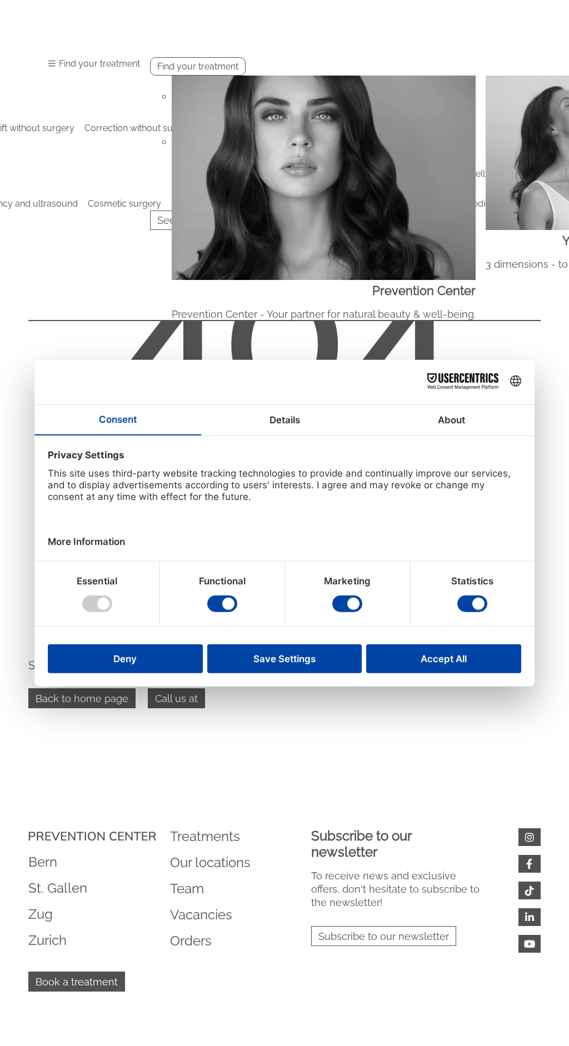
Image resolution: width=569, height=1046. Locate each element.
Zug (40, 914)
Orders (191, 941)
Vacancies (201, 915)
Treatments (205, 836)
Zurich (47, 940)
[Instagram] (529, 837)
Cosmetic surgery (124, 203)
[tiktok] (529, 890)
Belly (480, 173)
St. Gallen (57, 888)
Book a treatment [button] (77, 982)
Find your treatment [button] (99, 63)
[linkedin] (529, 917)
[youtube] (529, 944)
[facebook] (529, 864)
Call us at (176, 698)
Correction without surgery (139, 128)
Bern (42, 862)
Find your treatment (197, 66)
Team (187, 888)
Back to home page (82, 698)
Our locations (210, 862)
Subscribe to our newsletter (383, 936)
